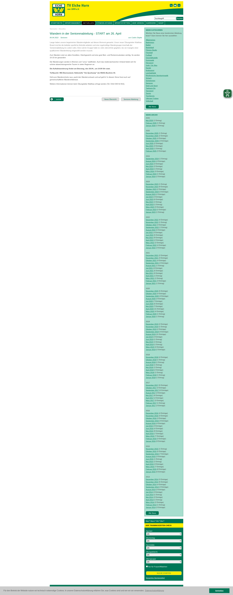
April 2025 (150, 148)
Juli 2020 (149, 301)
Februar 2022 (151, 245)
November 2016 (152, 416)
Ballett (148, 45)
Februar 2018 (151, 375)
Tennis (148, 93)
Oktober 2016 (151, 418)
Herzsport (149, 63)
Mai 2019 (149, 342)
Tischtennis (150, 96)
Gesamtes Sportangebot (155, 578)
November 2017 (152, 385)
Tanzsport (149, 91)
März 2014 (150, 502)
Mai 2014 (149, 497)
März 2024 (150, 171)
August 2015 (151, 456)
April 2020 (150, 309)
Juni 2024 (149, 164)
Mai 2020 (149, 306)
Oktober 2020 (151, 294)
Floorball (149, 53)
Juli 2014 (149, 492)
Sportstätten (122, 23)
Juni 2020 (149, 304)
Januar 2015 (151, 472)
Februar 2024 (151, 174)
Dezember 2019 (152, 324)
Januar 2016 (151, 441)
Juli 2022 (149, 232)
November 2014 (152, 482)
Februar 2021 (151, 281)
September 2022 (152, 227)
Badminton (150, 42)
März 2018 (150, 372)
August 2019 (151, 334)
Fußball (149, 55)
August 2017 (151, 393)
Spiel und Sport (152, 86)
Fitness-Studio (104, 23)
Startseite (56, 23)
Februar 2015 (151, 469)
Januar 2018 (151, 378)
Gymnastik (150, 60)
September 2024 (152, 159)
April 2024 (150, 169)
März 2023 (150, 207)
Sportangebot (72, 23)
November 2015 (152, 449)
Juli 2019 (149, 337)
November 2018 (152, 357)
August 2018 (151, 362)
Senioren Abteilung (131, 99)
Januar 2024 (151, 176)
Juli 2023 (149, 197)
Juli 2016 (149, 426)
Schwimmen (150, 81)
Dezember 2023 (152, 184)
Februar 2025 (151, 151)
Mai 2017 (149, 395)
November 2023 (152, 187)
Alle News (152, 107)
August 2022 (151, 230)
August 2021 (151, 266)
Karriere (151, 23)
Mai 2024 (149, 166)
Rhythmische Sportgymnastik (157, 75)
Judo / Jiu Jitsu (151, 65)
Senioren (149, 83)
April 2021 (150, 276)
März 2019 (150, 347)
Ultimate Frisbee (152, 98)
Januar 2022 (151, 248)
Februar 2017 (151, 403)
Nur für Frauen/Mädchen (157, 567)
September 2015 (152, 454)
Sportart (149, 531)
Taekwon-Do (150, 88)
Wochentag (150, 538)
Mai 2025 (149, 146)
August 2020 (151, 299)
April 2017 (150, 398)
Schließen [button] (219, 591)
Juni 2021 (149, 271)
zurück (58, 99)
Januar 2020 (151, 316)
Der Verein (138, 23)
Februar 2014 (151, 505)
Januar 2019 (151, 350)
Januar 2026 (151, 126)
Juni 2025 (149, 143)
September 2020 (152, 296)
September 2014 (152, 487)
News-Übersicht (110, 99)
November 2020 (152, 291)
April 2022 (150, 240)
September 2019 (152, 332)
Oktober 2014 (151, 484)
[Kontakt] (171, 5)
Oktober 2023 (151, 189)
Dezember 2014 (152, 479)
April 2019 (150, 344)
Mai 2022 (149, 238)
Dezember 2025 (152, 133)
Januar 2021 (151, 283)
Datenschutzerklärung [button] (154, 591)
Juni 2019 (149, 339)
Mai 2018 (149, 367)
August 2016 (151, 423)
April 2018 (150, 370)
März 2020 (150, 311)
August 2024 (151, 161)
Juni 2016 (149, 428)
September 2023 (152, 192)
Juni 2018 (149, 365)
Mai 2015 (149, 462)
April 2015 (150, 464)
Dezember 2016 (152, 413)
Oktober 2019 (151, 329)
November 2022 (152, 222)
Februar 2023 (151, 210)
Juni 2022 (149, 235)
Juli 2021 (149, 268)
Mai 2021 (149, 273)
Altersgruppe (151, 559)
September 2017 (152, 390)
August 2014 (151, 490)
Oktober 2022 (151, 225)
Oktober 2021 (151, 260)
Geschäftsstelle (152, 58)
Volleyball (149, 101)
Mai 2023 (149, 202)
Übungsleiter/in (152, 552)
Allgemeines (150, 40)
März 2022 (150, 243)
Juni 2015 (149, 459)
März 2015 (150, 467)
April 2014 (150, 500)
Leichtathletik (151, 73)
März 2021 (150, 278)
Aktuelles (88, 23)
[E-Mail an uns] (175, 5)
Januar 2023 (151, 212)
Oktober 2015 (151, 451)
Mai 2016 (149, 431)
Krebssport (150, 70)
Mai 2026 (149, 120)
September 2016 (152, 421)
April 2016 (150, 434)
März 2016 (150, 436)
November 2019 (152, 327)
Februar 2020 (151, 314)
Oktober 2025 (151, 138)
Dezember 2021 (152, 255)
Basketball (150, 47)
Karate (148, 68)
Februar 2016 (151, 439)
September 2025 (152, 141)
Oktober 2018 (151, 360)
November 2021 (152, 258)
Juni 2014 (149, 495)
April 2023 (150, 204)
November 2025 (152, 136)
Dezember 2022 (152, 220)
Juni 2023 (149, 199)
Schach (149, 78)
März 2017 (150, 400)
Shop (161, 23)
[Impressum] (179, 5)
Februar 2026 (151, 123)
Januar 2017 (151, 406)
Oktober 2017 (151, 388)
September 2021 (152, 263)
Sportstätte (150, 545)
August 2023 (151, 194)
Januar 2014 (151, 507)
